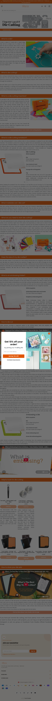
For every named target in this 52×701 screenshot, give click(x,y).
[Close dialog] (49, 333)
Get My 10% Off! (14, 356)
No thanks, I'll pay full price (13, 360)
